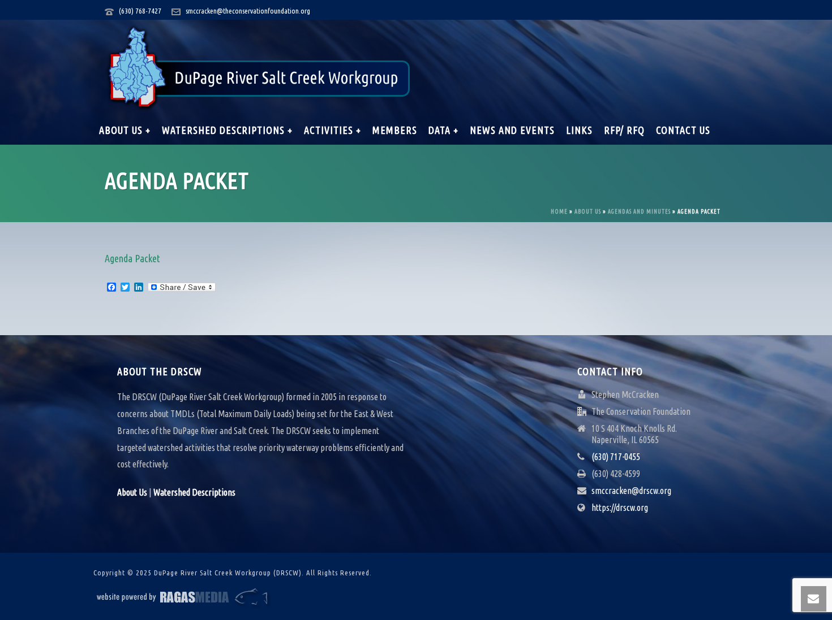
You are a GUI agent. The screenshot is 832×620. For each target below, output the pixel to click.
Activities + (332, 130)
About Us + (125, 130)
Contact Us (683, 130)
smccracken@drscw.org (631, 490)
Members (394, 130)
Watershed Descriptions (194, 492)
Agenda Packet (132, 258)
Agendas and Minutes (639, 212)
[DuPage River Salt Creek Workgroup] (258, 68)
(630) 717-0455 (615, 457)
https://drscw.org (619, 507)
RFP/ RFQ (624, 130)
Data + (443, 130)
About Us (587, 212)
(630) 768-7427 (140, 11)
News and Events (512, 130)
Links (579, 130)
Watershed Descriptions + (227, 130)
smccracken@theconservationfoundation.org (248, 11)
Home (559, 212)
